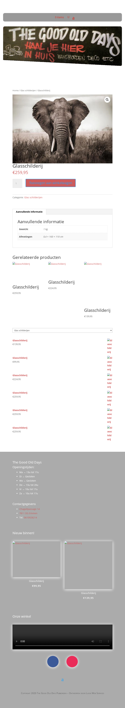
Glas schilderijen (28, 90)
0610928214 (30, 517)
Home (16, 90)
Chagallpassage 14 (29, 509)
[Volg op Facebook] (53, 661)
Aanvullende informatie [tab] (29, 211)
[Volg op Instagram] (72, 661)
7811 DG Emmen (28, 513)
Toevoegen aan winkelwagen (50, 183)
